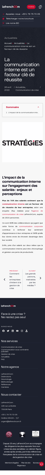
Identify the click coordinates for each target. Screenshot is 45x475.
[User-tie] (26, 331)
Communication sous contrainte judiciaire (15, 350)
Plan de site (25, 463)
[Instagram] (22, 331)
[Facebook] (3, 331)
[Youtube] (17, 331)
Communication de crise (27, 90)
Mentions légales (12, 463)
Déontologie (6, 379)
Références (6, 384)
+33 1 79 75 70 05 (9, 415)
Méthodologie (7, 382)
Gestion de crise (8, 354)
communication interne (13, 204)
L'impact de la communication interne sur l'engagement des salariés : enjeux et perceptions (23, 112)
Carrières (5, 387)
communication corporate (31, 226)
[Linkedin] (12, 331)
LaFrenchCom (7, 374)
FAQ (2, 359)
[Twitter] (8, 331)
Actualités (19, 43)
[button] (40, 7)
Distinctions (6, 377)
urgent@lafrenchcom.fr (11, 421)
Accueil (8, 43)
